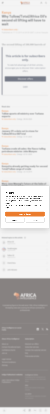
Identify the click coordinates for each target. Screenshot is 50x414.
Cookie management (33, 205)
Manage (15, 220)
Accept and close (25, 214)
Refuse (35, 220)
